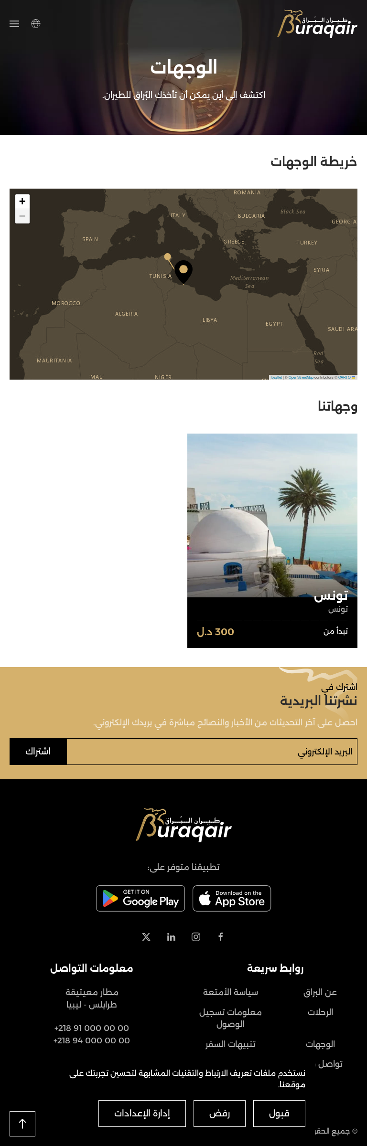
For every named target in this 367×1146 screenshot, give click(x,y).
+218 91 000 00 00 (91, 1028)
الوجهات (320, 1044)
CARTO (344, 377)
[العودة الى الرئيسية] (317, 24)
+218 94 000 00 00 (92, 1040)
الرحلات (320, 1012)
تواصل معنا (320, 1064)
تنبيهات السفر (230, 1044)
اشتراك (38, 751)
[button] (14, 24)
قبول (279, 1113)
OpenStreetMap (301, 377)
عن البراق (320, 992)
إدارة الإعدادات (142, 1113)
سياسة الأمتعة (230, 992)
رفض (219, 1113)
